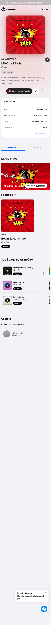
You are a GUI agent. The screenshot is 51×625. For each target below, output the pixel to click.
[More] (43, 273)
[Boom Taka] (47, 59)
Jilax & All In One (20, 299)
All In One (17, 270)
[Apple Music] (5, 246)
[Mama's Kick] (7, 285)
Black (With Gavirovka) (23, 268)
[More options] (42, 91)
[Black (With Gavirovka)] (7, 271)
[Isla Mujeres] (7, 300)
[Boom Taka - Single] (17, 223)
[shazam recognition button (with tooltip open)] (44, 609)
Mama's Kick (18, 282)
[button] (49, 2)
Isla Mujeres (18, 297)
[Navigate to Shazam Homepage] (8, 9)
